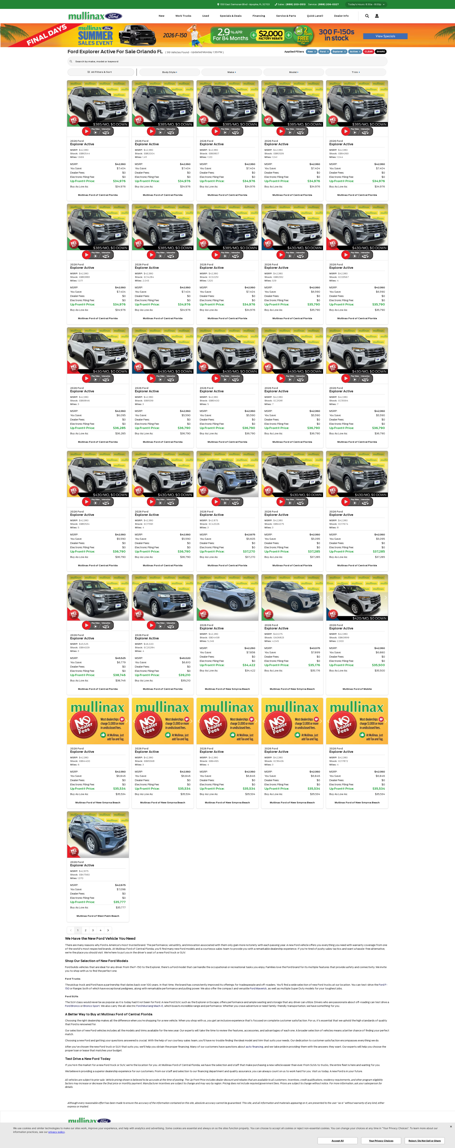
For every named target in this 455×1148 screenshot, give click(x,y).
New (161, 16)
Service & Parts (286, 16)
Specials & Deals (231, 16)
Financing (259, 16)
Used (205, 16)
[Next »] (108, 930)
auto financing (254, 1046)
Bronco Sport (91, 1006)
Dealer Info (341, 16)
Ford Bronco (72, 1006)
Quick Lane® (315, 16)
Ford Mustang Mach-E (149, 1006)
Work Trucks (183, 16)
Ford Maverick (258, 988)
